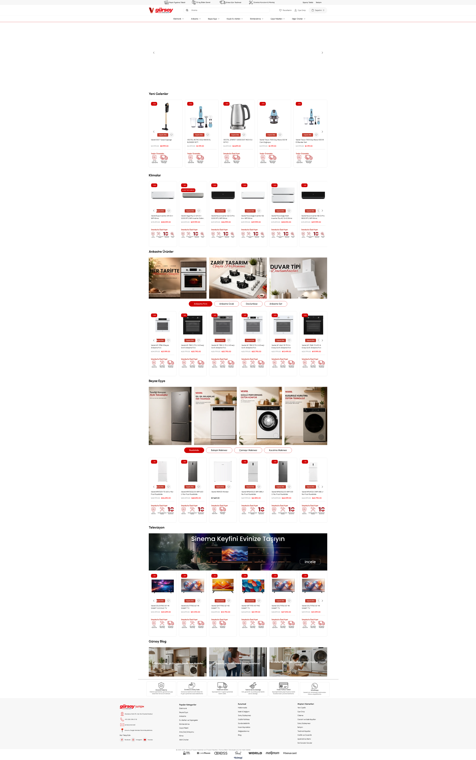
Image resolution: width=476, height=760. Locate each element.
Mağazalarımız (243, 731)
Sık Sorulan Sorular (305, 743)
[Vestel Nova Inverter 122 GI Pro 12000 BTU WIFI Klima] (223, 195)
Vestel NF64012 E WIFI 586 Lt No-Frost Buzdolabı (312, 493)
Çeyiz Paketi (183, 728)
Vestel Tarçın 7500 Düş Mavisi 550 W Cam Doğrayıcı (273, 141)
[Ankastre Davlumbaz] (298, 278)
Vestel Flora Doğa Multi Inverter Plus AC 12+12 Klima (281, 217)
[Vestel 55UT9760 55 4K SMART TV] (313, 585)
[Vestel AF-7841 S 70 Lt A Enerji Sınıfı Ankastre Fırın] (192, 325)
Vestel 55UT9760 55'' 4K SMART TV (311, 607)
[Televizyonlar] (238, 551)
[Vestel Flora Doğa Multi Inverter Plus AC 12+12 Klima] (283, 195)
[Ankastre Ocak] (238, 278)
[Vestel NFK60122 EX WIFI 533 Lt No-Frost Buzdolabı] (283, 471)
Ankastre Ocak (226, 303)
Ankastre (182, 716)
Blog (239, 735)
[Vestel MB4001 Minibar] (223, 471)
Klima (181, 736)
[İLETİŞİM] (132, 707)
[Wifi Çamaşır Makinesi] (260, 416)
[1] (161, 688)
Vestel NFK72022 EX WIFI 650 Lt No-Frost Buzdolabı (192, 493)
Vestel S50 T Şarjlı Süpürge (161, 140)
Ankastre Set (275, 303)
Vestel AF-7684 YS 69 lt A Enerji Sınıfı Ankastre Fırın (311, 346)
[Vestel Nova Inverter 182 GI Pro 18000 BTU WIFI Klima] (313, 195)
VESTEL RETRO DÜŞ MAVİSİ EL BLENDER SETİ (199, 141)
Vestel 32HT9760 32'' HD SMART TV (220, 607)
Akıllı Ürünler (184, 740)
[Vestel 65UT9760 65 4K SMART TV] (192, 585)
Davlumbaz (251, 303)
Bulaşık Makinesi (219, 450)
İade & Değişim (243, 712)
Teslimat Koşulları (304, 731)
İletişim (300, 727)
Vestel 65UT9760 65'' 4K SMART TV (190, 607)
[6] (283, 688)
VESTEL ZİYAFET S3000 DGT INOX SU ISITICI (237, 141)
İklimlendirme (184, 724)
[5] (314, 689)
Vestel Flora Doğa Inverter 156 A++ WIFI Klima (252, 217)
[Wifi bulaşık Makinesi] (215, 416)
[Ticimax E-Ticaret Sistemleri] (238, 758)
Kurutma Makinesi (278, 450)
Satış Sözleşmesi (244, 715)
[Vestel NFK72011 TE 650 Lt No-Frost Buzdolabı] (162, 471)
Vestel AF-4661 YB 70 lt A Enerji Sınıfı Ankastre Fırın (281, 346)
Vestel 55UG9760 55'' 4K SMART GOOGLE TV (160, 607)
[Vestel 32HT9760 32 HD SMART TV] (223, 585)
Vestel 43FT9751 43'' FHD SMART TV (250, 607)
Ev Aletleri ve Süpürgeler (188, 720)
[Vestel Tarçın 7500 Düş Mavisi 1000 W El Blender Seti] (310, 116)
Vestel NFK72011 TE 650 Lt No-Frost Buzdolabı (162, 493)
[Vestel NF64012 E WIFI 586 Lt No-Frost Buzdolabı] (313, 471)
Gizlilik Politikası (244, 719)
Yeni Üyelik (302, 708)
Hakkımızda (242, 708)
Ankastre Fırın (200, 303)
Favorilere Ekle (171, 134)
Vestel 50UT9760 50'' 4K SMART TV (281, 607)
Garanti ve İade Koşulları (307, 719)
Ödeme (300, 715)
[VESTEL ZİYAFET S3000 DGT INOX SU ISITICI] (238, 116)
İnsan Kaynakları (244, 727)
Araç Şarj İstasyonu (186, 732)
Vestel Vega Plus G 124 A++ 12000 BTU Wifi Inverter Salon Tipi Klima (192, 217)
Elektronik (183, 708)
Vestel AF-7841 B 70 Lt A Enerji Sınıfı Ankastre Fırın (252, 346)
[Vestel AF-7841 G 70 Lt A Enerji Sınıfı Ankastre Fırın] (223, 325)
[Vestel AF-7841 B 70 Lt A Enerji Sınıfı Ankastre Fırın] (253, 325)
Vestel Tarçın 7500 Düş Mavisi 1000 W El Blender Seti (310, 141)
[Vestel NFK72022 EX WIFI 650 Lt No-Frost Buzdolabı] (192, 471)
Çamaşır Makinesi (248, 450)
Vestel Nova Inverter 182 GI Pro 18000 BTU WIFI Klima (313, 217)
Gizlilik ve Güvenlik (305, 735)
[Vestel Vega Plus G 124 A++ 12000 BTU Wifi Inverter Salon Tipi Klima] (193, 195)
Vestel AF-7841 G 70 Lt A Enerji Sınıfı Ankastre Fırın (222, 346)
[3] (222, 688)
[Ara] (186, 10)
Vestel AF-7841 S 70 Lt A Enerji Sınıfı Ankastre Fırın (192, 346)
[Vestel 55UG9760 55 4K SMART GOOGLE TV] (162, 585)
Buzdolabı (194, 450)
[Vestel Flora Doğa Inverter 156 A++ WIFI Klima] (253, 195)
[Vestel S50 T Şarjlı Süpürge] (165, 116)
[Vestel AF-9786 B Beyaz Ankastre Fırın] (162, 325)
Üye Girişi (301, 712)
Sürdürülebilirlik (244, 723)
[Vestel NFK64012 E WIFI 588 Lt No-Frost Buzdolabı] (253, 471)
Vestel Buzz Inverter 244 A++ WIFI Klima (162, 217)
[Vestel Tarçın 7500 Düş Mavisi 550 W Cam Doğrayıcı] (274, 116)
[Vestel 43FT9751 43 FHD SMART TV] (253, 585)
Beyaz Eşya (183, 712)
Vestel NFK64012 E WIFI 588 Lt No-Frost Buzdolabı (252, 493)
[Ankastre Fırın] (178, 278)
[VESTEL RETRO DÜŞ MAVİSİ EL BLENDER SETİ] (201, 116)
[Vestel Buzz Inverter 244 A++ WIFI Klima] (163, 195)
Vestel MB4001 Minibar (220, 492)
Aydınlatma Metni (304, 739)
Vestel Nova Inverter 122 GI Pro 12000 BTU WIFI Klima (223, 217)
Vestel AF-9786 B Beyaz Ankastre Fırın (160, 346)
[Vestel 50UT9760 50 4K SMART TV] (283, 585)
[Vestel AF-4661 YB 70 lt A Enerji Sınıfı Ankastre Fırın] (283, 325)
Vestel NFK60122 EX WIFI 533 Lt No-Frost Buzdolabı (282, 493)
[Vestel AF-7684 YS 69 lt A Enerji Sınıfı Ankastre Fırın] (313, 325)
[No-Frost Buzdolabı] (170, 416)
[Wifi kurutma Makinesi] (305, 416)
